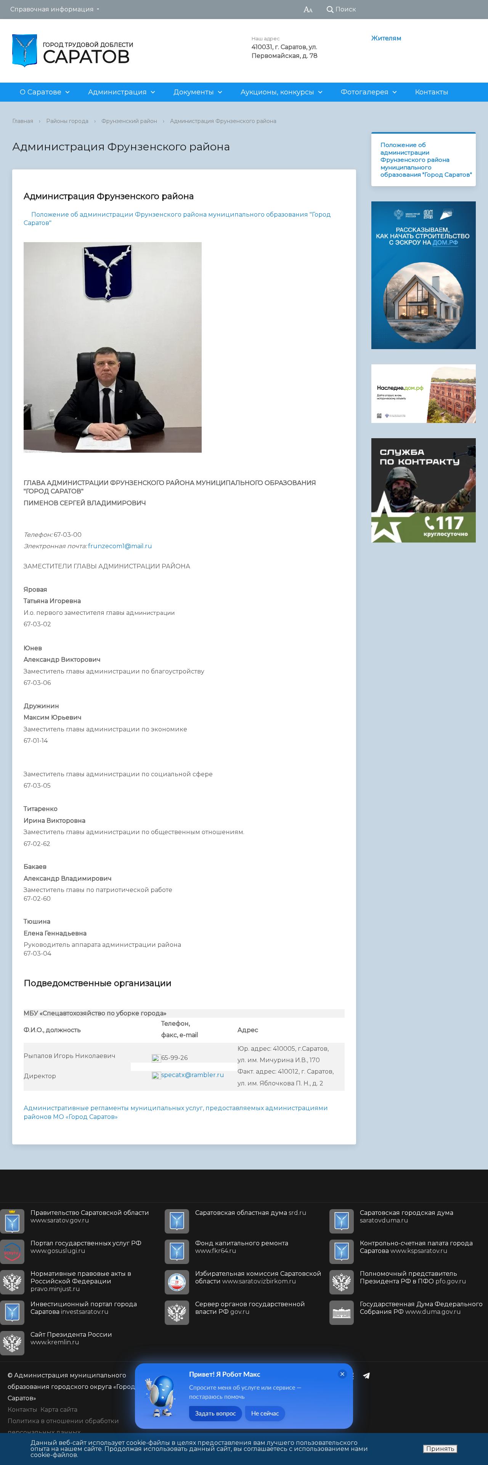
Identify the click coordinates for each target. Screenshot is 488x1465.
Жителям (386, 38)
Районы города (67, 121)
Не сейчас (265, 1414)
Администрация (117, 92)
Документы (193, 92)
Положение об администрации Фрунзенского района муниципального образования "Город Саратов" (426, 159)
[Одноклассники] (353, 1375)
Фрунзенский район (129, 121)
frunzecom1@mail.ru (120, 546)
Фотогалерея (364, 92)
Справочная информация (52, 9)
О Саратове (40, 92)
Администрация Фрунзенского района (223, 121)
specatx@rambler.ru (192, 1075)
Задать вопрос (215, 1414)
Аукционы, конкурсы (277, 92)
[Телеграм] (368, 1375)
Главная (22, 121)
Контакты (431, 92)
